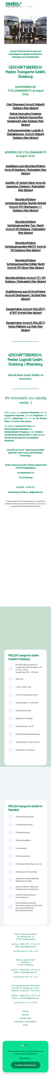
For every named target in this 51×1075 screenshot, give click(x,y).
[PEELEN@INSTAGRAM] (25, 1039)
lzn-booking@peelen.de (28, 998)
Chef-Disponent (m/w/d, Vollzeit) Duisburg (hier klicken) (25, 106)
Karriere (25, 1011)
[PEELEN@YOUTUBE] (14, 1039)
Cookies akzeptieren (25, 1065)
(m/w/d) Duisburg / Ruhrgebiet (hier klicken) (25, 169)
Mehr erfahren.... (25, 1058)
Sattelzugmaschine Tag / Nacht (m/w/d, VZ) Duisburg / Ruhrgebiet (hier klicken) (25, 227)
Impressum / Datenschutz (25, 1021)
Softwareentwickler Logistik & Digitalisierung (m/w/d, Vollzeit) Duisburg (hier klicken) (25, 134)
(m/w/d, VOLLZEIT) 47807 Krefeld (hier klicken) (25, 310)
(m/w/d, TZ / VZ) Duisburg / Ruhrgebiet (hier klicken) (25, 279)
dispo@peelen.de (28, 946)
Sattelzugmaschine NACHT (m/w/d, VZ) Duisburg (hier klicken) (25, 246)
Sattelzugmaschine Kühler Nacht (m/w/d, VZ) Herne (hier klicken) (26, 263)
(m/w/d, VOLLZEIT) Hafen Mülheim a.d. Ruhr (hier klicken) (25, 326)
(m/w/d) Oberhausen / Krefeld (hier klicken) (25, 295)
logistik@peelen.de (28, 972)
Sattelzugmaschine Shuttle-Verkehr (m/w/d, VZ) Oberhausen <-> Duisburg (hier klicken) (25, 204)
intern (25, 1025)
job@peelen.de (35, 492)
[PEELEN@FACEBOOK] (36, 1039)
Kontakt (25, 1014)
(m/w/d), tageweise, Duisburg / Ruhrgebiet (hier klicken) (25, 186)
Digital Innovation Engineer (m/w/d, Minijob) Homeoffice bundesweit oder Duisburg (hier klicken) (25, 119)
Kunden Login (25, 1018)
